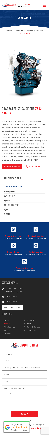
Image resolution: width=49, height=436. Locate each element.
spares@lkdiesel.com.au (36, 254)
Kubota (39, 30)
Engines (29, 30)
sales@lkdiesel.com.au (13, 254)
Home (9, 30)
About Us (31, 320)
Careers (7, 333)
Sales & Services (34, 327)
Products (19, 30)
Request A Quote (12, 166)
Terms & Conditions (37, 427)
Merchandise (9, 327)
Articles (7, 330)
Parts (29, 323)
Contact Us (31, 330)
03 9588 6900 (35, 166)
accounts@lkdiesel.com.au (24, 270)
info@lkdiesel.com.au (13, 238)
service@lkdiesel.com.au (36, 238)
